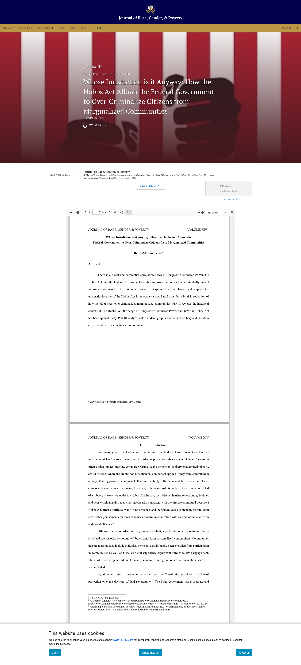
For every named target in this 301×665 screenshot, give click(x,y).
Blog (83, 28)
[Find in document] (232, 212)
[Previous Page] (89, 212)
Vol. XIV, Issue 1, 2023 (95, 74)
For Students (98, 28)
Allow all (245, 652)
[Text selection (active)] (128, 212)
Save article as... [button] (149, 185)
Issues (73, 28)
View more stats (229, 199)
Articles (7, 28)
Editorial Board (45, 28)
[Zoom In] (202, 212)
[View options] (71, 212)
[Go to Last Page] (115, 212)
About (61, 28)
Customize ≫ (152, 652)
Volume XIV (92, 66)
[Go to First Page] (85, 212)
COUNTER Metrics (122, 639)
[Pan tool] (121, 212)
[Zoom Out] (199, 212)
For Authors (25, 28)
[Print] (78, 212)
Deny (56, 652)
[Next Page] (110, 212)
